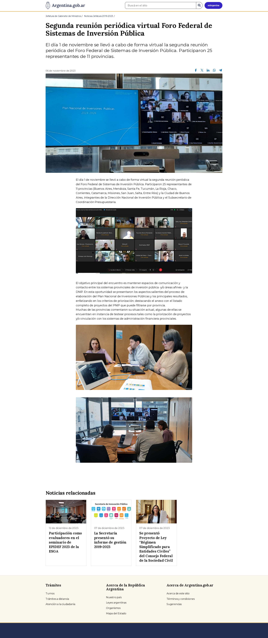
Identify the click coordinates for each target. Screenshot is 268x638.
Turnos (50, 593)
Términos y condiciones (181, 598)
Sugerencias (174, 604)
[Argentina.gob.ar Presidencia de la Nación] (65, 5)
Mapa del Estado (116, 613)
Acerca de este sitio (178, 593)
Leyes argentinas (116, 602)
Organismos (113, 608)
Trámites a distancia (57, 598)
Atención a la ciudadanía (60, 604)
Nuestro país (114, 597)
